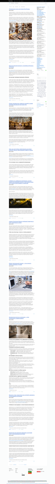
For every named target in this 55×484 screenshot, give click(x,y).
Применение (43, 91)
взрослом (12, 98)
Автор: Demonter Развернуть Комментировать (41, 56)
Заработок (39, 10)
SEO (47, 483)
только (43, 95)
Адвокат (10, 258)
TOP (19, 6)
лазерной (14, 459)
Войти (9, 470)
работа (40, 93)
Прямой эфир (39, 68)
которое (17, 216)
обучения (19, 98)
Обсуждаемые (16, 6)
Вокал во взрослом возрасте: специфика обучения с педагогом (21, 66)
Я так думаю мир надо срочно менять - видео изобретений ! (40, 104)
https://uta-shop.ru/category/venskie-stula (21, 401)
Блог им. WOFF (11, 10)
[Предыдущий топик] (48, 6)
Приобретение (38, 92)
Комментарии (38, 70)
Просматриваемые (23, 6)
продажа (42, 92)
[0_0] (38, 483)
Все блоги (38, 107)
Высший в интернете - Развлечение (41, 6)
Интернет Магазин (27, 483)
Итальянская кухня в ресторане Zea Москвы (19, 9)
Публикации (42, 70)
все (44, 80)
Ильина (15, 258)
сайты (45, 94)
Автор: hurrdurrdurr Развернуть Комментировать (41, 35)
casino (37, 80)
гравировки (16, 459)
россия (38, 94)
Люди (16, 471)
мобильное (12, 216)
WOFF (10, 62)
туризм (45, 95)
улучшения (39, 96)
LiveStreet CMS (41, 468)
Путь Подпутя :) (38, 103)
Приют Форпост (45, 483)
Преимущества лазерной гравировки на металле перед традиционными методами (20, 433)
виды (43, 80)
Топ (37, 101)
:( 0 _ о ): (21, 483)
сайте (41, 94)
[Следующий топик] (48, 8)
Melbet (10, 216)
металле (19, 459)
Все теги (38, 75)
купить (38, 85)
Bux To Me (23, 483)
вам (42, 80)
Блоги (16, 470)
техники (15, 312)
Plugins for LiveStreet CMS (39, 469)
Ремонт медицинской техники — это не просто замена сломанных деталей (20, 264)
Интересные (10, 6)
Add (9, 483)
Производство (44, 92)
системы (40, 95)
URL (7, 483)
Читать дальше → (11, 59)
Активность (16, 472)
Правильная (41, 90)
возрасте (14, 98)
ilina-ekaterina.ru (11, 256)
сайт (40, 94)
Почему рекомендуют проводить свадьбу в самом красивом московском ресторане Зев (21, 104)
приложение (15, 216)
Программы (36, 483)
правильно (44, 90)
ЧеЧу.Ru (13, 483)
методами (26, 459)
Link (8, 483)
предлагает (40, 91)
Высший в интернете (31, 483)
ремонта (45, 93)
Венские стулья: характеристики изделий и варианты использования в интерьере (22, 395)
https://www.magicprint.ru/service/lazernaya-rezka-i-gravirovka (16, 440)
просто (38, 93)
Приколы (40, 483)
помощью (39, 90)
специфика (17, 98)
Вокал (10, 98)
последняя (25, 464)
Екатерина (13, 258)
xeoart (43, 471)
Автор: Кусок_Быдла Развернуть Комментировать (41, 39)
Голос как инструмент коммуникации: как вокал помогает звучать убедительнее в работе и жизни (21, 149)
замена (18, 312)
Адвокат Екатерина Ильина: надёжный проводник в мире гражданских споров (21, 222)
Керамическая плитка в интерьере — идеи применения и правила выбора (19, 317)
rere (30, 473)
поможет (44, 89)
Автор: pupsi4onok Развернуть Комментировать (41, 31)
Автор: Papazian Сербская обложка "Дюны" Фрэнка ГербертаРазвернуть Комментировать (41, 47)
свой (37, 95)
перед (20, 459)
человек (41, 97)
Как (37, 84)
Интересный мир (39, 106)
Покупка (42, 89)
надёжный (17, 258)
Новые (13, 6)
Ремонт (10, 312)
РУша (42, 483)
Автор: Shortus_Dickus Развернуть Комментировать (41, 52)
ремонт (42, 93)
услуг (42, 96)
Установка (45, 96)
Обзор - (39, 18)
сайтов (43, 94)
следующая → (14, 464)
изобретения (43, 83)
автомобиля (40, 80)
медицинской (13, 312)
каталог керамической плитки (17, 323)
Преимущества (11, 459)
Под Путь (11, 1)
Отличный (39, 89)
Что (42, 97)
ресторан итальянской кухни (12, 20)
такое (41, 95)
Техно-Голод (15, 483)
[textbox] (41, 78)
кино (17, 483)
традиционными (23, 459)
